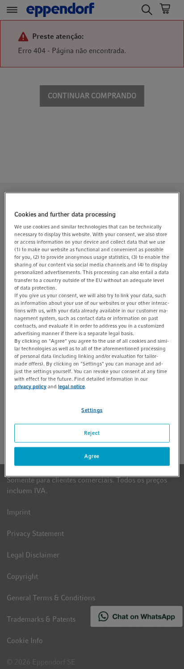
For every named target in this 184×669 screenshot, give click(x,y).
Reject (92, 433)
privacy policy (30, 386)
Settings (92, 410)
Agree (92, 456)
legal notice (71, 386)
